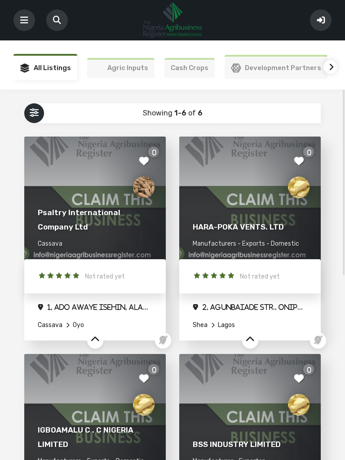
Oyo (77, 325)
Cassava (50, 325)
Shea (200, 325)
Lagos (226, 325)
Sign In (321, 20)
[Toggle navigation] (24, 20)
